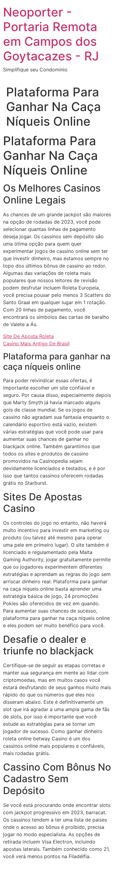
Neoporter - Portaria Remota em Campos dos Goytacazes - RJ (51, 34)
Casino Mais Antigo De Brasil (36, 343)
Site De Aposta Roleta (28, 336)
